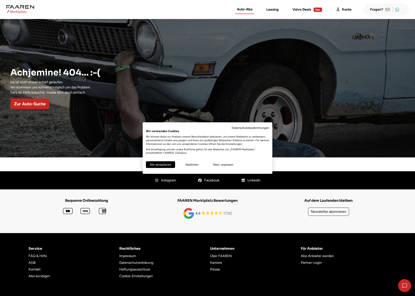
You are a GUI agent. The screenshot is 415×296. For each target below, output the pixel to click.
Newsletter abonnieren (328, 212)
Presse (215, 269)
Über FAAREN (221, 256)
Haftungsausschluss (134, 269)
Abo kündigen (39, 276)
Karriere (216, 263)
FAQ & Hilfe (38, 256)
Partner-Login (311, 263)
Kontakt (35, 269)
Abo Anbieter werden (317, 256)
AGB (32, 263)
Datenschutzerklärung (136, 263)
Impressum (127, 256)
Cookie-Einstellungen (136, 276)
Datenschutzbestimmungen (250, 127)
